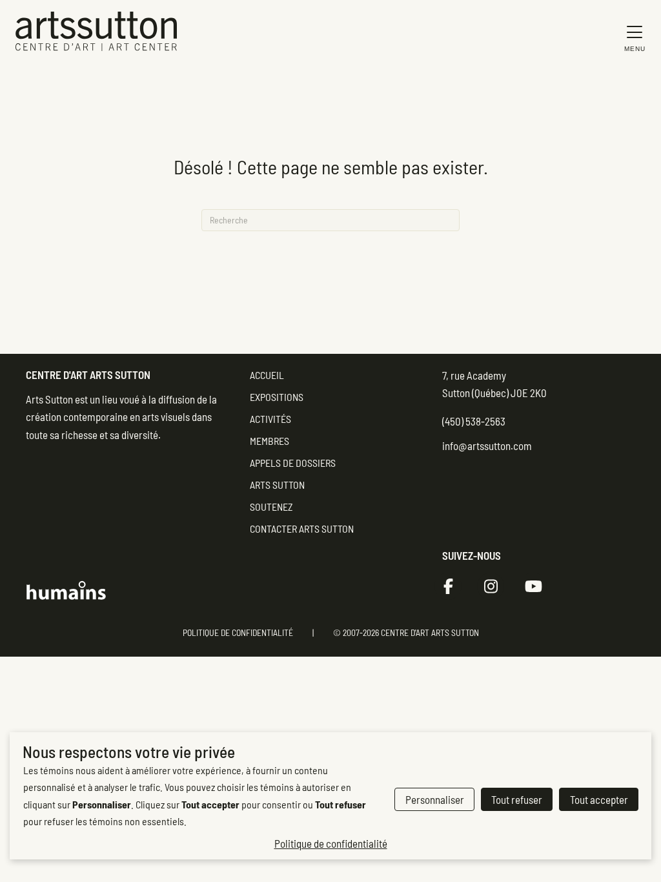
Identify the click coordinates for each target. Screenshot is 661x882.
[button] (632, 37)
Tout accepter (599, 799)
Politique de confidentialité (238, 632)
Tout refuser (516, 799)
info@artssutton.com (487, 445)
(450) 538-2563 (473, 421)
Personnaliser (434, 799)
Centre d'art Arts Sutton (88, 374)
